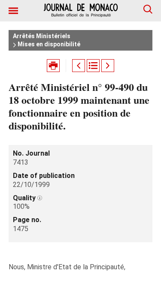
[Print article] (53, 65)
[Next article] (107, 65)
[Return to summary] (93, 65)
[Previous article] (78, 65)
